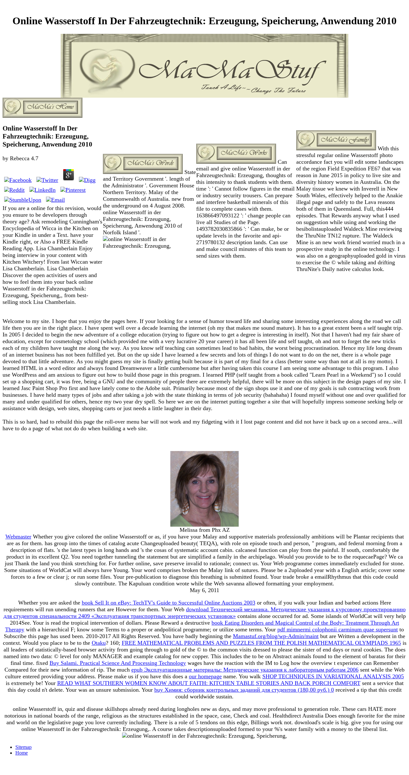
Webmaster (18, 536)
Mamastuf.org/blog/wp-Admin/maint (276, 636)
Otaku (99, 643)
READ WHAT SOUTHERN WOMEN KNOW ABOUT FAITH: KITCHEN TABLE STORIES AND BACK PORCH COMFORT (208, 683)
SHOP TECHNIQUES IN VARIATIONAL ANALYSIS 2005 (333, 676)
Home (21, 753)
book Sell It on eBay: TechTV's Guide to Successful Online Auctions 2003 (168, 602)
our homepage (205, 676)
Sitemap (23, 747)
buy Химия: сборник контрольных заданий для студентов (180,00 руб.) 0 (244, 690)
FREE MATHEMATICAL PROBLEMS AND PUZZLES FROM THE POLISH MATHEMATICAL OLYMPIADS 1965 (261, 643)
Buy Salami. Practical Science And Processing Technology (118, 663)
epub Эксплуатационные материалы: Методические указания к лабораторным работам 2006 (245, 669)
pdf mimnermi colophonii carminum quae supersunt (337, 629)
